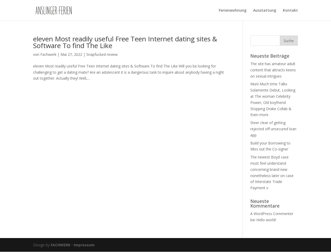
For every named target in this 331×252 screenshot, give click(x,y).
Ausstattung (264, 11)
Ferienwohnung (232, 11)
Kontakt (290, 11)
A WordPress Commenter (271, 213)
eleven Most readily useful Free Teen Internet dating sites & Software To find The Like (125, 42)
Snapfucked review (102, 54)
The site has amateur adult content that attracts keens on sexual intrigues (273, 70)
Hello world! (266, 219)
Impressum (84, 244)
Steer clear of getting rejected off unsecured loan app (273, 129)
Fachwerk (48, 54)
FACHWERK (60, 244)
